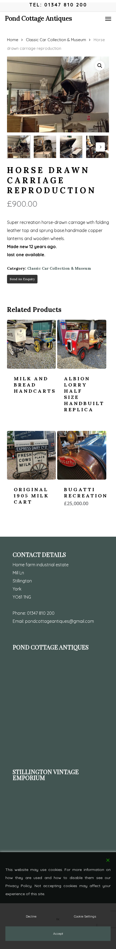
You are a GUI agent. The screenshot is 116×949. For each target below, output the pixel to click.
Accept (58, 934)
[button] (108, 18)
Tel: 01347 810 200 (58, 5)
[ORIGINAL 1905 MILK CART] (31, 455)
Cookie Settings (85, 916)
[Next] (100, 147)
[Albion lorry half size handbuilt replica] (81, 344)
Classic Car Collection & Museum (56, 39)
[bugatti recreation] (81, 455)
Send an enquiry (22, 279)
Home (12, 39)
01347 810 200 (40, 613)
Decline (31, 916)
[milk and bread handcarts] (31, 344)
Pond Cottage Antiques (38, 18)
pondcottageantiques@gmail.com (59, 621)
